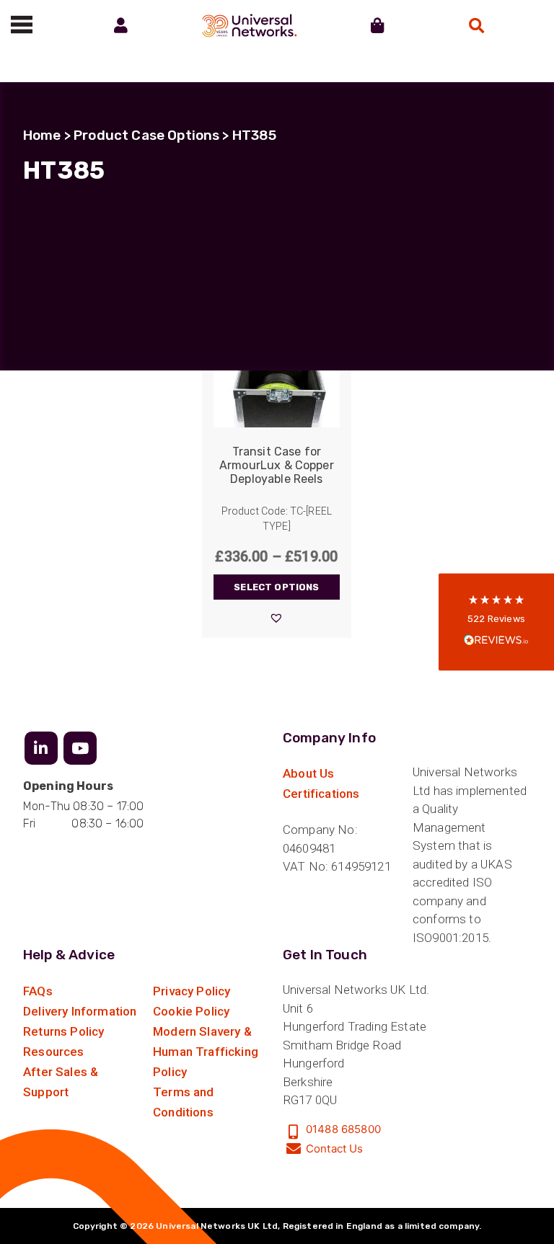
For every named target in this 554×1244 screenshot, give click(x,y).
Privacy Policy (191, 991)
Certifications (321, 793)
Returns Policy (63, 1031)
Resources (53, 1051)
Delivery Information (79, 1011)
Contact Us (335, 1148)
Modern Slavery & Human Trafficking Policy (205, 1051)
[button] (276, 617)
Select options (276, 587)
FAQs (38, 991)
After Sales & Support (60, 1082)
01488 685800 (343, 1129)
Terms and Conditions (183, 1102)
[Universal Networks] (249, 25)
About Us (308, 773)
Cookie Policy (191, 1011)
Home (42, 135)
